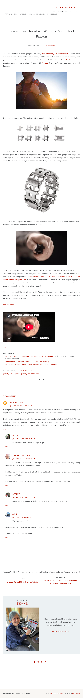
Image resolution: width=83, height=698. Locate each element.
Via (4, 347)
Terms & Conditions (23, 694)
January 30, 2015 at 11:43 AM (23, 497)
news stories (50, 45)
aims (14, 514)
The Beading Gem (64, 7)
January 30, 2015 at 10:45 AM (23, 439)
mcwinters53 (17, 402)
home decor (52, 14)
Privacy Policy (8, 694)
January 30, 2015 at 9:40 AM (21, 406)
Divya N (16, 435)
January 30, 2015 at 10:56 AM (23, 459)
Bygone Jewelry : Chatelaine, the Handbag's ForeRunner (29, 356)
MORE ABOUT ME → (60, 631)
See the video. (8, 304)
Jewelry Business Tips (30, 374)
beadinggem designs (37, 14)
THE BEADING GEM (24, 370)
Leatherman (71, 60)
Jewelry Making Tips (11, 374)
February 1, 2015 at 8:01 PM (23, 517)
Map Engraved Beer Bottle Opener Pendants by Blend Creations (31, 364)
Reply (5, 429)
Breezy (16, 494)
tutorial (8, 14)
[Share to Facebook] (39, 379)
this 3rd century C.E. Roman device (56, 54)
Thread (45, 63)
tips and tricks (20, 14)
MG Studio (76, 693)
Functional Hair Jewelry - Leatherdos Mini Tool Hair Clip (27, 361)
